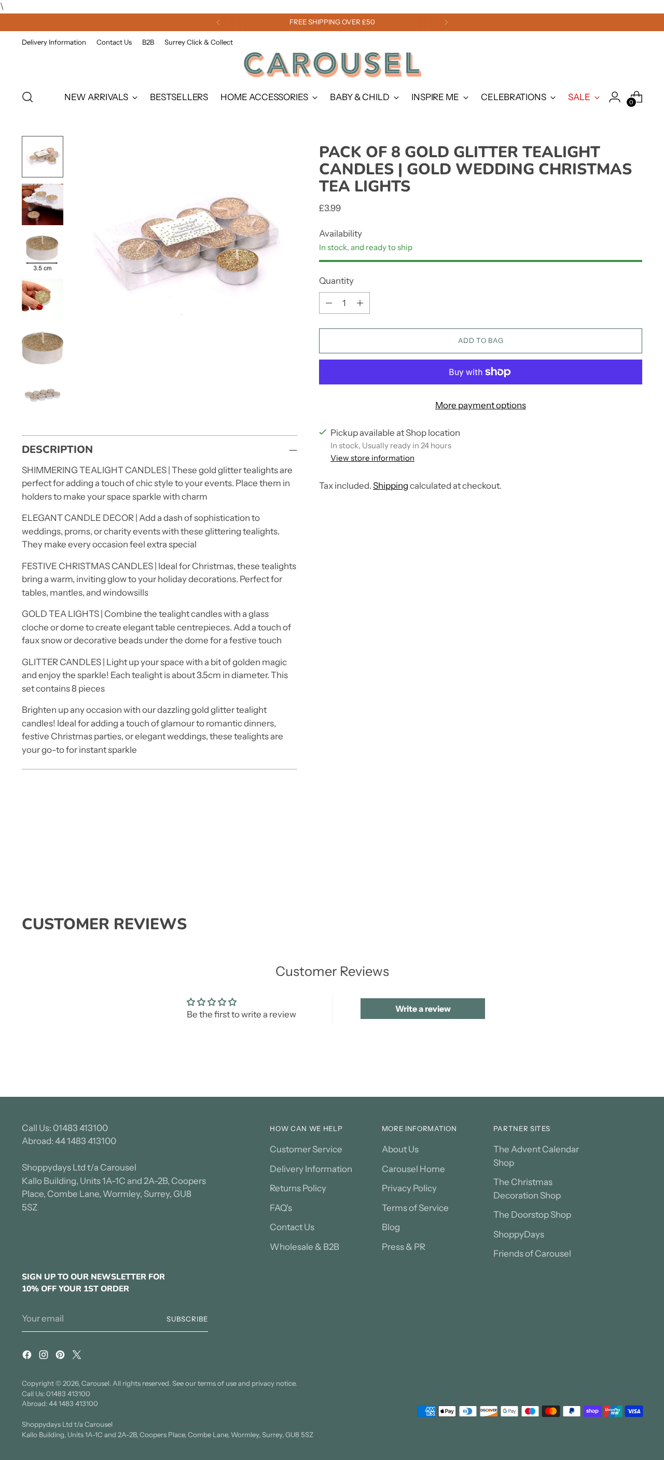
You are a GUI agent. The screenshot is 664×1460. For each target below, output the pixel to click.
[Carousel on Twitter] (78, 1356)
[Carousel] (332, 64)
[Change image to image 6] (42, 395)
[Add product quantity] (360, 303)
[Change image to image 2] (42, 204)
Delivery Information (311, 1169)
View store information (372, 458)
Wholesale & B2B (304, 1247)
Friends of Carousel (532, 1253)
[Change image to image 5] (42, 347)
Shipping (390, 485)
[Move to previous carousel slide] (609, 860)
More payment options (480, 405)
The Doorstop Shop (532, 1214)
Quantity (336, 281)
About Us (400, 1149)
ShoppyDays (518, 1234)
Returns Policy (298, 1188)
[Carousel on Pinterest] (61, 1356)
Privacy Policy (409, 1188)
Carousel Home (413, 1169)
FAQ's (281, 1208)
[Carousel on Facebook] (28, 1356)
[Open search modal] (27, 97)
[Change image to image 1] (42, 156)
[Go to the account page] (614, 97)
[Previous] (218, 22)
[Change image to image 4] (42, 300)
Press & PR (403, 1247)
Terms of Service (415, 1208)
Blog (391, 1227)
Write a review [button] (423, 1008)
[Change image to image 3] (42, 252)
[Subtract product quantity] (329, 303)
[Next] (446, 22)
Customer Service (306, 1149)
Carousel (95, 1383)
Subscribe (187, 1319)
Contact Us (292, 1227)
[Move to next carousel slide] (633, 859)
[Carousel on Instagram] (44, 1356)
